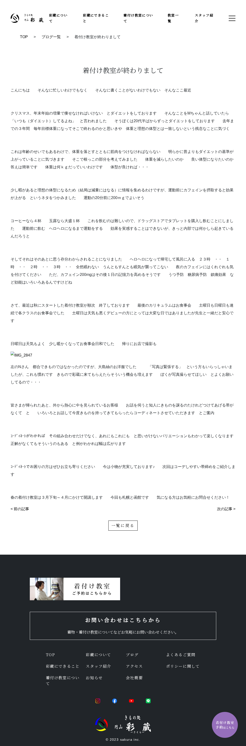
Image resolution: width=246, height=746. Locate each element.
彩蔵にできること (63, 666)
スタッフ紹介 (98, 666)
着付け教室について (63, 680)
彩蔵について (98, 654)
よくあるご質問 (181, 654)
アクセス (134, 666)
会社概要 (134, 677)
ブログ (132, 654)
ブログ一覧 (51, 37)
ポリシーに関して (183, 666)
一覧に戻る (123, 525)
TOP (24, 37)
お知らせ (94, 677)
